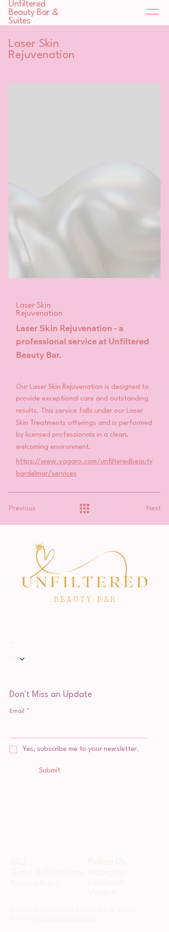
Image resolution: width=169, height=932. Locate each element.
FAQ (19, 862)
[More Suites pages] (22, 659)
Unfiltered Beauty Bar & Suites (33, 12)
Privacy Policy (35, 884)
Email (19, 711)
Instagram (107, 873)
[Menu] (153, 12)
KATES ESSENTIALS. (66, 918)
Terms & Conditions (47, 873)
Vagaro (102, 892)
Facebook (106, 883)
